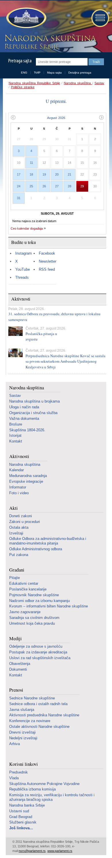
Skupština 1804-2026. (27, 430)
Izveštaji (16, 533)
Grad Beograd (20, 817)
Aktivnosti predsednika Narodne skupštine (44, 715)
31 (18, 198)
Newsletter (47, 261)
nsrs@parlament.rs (32, 851)
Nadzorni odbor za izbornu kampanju (39, 601)
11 (31, 162)
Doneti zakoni (20, 516)
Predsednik (18, 772)
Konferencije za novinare (29, 721)
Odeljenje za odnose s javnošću (35, 646)
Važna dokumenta (24, 418)
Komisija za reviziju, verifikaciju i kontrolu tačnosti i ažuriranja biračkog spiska (51, 797)
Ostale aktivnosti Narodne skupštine (39, 726)
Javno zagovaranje (24, 612)
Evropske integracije (26, 481)
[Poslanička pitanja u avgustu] (15, 331)
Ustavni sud (19, 811)
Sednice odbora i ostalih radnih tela (38, 704)
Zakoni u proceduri (24, 522)
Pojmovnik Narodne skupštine (34, 595)
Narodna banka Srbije (27, 805)
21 (69, 174)
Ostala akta (18, 527)
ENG (24, 72)
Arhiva (14, 744)
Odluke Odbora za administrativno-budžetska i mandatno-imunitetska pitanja (47, 540)
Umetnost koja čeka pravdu (32, 623)
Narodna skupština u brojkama (34, 401)
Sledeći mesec (101, 117)
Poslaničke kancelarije (28, 589)
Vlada (14, 778)
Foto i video (19, 493)
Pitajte (14, 578)
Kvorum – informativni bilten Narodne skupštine (48, 606)
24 (18, 186)
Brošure (15, 424)
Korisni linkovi (23, 764)
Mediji (15, 639)
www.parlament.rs (59, 851)
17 (18, 174)
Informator (17, 487)
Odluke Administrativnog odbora (35, 549)
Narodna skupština (78, 83)
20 (57, 174)
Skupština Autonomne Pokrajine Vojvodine (44, 784)
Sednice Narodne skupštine (32, 698)
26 (44, 186)
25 (31, 186)
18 (31, 174)
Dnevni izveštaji (22, 732)
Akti (13, 508)
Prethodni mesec (13, 117)
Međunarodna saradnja (28, 476)
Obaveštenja (19, 663)
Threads (22, 277)
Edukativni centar (23, 583)
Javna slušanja (21, 709)
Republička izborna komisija (32, 789)
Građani (16, 570)
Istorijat (15, 435)
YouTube (22, 269)
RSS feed (47, 269)
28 (69, 186)
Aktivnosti (19, 456)
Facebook (47, 253)
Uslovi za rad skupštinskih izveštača (39, 658)
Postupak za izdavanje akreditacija (38, 652)
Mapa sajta (54, 72)
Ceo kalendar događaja (27, 228)
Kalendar (16, 470)
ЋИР (37, 72)
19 (44, 174)
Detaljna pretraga (79, 72)
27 (57, 186)
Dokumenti (18, 669)
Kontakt (15, 441)
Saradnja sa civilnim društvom (34, 617)
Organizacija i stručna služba (33, 413)
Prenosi (16, 690)
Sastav (99, 83)
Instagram (23, 253)
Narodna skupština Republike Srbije (34, 83)
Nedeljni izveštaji (23, 738)
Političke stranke (22, 87)
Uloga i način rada (24, 407)
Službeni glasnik (22, 822)
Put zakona (18, 555)
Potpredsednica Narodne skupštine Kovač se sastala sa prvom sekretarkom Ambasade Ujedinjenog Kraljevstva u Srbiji (65, 361)
